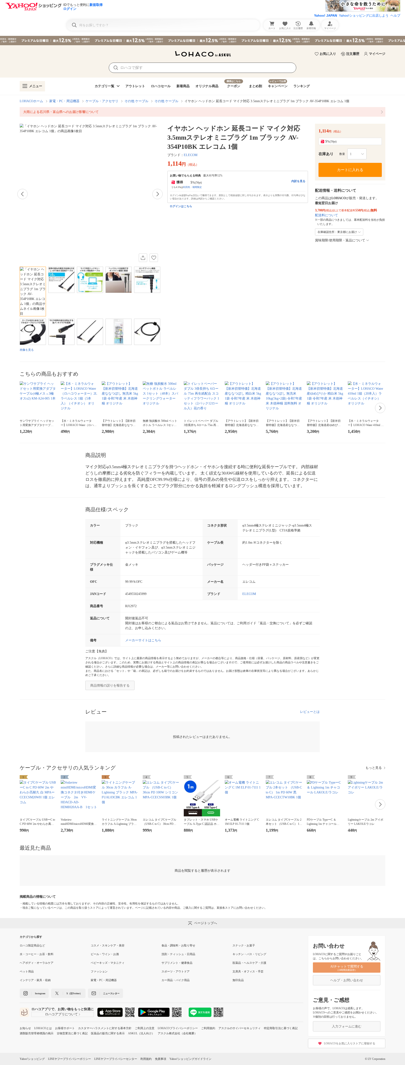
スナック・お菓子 (243, 945)
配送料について (326, 215)
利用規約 (146, 1059)
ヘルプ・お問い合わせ (346, 980)
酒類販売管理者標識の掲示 (36, 1033)
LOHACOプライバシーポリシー (178, 1028)
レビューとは (310, 712)
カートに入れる (350, 170)
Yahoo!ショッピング (32, 1059)
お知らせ (25, 1028)
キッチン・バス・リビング (249, 954)
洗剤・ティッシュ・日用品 (178, 954)
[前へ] (22, 194)
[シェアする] (143, 258)
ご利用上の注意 (144, 1028)
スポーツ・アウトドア (175, 971)
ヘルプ (395, 15)
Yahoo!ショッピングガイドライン (190, 1059)
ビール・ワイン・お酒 (105, 954)
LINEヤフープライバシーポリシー (69, 1059)
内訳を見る (298, 181)
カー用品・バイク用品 (175, 980)
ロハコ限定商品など (32, 945)
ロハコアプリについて (61, 1014)
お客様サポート (65, 1028)
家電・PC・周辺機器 (64, 101)
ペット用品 (27, 971)
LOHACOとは (43, 1028)
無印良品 (238, 980)
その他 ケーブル (136, 101)
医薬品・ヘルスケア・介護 (249, 962)
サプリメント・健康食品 (176, 962)
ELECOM (190, 155)
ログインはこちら (181, 206)
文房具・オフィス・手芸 (247, 971)
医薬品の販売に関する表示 (108, 1033)
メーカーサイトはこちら (143, 640)
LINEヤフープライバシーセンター (115, 1059)
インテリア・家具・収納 (35, 980)
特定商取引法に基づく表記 (281, 1028)
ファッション (99, 971)
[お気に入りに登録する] (154, 258)
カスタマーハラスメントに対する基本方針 (104, 1028)
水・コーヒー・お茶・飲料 (36, 954)
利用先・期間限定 (192, 187)
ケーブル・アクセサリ (102, 101)
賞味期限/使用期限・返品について (340, 240)
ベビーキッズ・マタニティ (107, 962)
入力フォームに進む (346, 1026)
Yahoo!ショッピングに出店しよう (364, 15)
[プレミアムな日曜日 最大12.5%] (202, 40)
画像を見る (27, 349)
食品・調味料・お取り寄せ (178, 945)
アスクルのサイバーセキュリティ (239, 1028)
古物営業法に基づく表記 (72, 1033)
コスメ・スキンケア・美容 (107, 945)
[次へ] (157, 194)
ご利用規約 (208, 1028)
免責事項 (160, 1059)
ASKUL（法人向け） (141, 1033)
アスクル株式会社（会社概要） (177, 1033)
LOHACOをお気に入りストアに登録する (349, 1043)
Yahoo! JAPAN (325, 15)
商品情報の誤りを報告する (110, 685)
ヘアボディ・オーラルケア (36, 962)
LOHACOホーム (31, 101)
